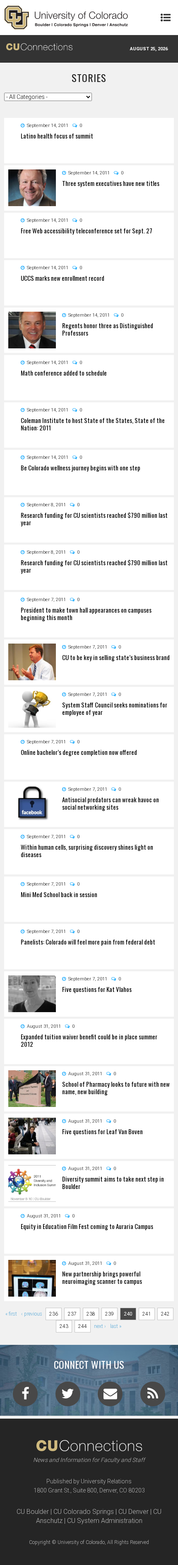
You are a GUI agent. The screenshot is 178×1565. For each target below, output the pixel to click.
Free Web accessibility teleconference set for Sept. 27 (86, 230)
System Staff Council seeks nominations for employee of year (114, 708)
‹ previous (31, 1314)
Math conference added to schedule (64, 372)
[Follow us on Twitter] (67, 1396)
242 (165, 1314)
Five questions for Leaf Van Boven (102, 1131)
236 (53, 1314)
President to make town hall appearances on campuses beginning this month (86, 613)
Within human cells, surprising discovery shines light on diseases (87, 850)
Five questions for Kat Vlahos (97, 989)
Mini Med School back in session (59, 894)
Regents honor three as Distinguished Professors (107, 329)
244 (82, 1326)
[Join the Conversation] (25, 1396)
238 (91, 1314)
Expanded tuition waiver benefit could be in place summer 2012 (89, 1040)
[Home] (66, 17)
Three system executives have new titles (110, 183)
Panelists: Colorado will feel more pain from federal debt (88, 941)
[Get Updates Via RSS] (152, 1396)
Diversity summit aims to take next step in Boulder (113, 1182)
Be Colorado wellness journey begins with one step (80, 467)
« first (11, 1314)
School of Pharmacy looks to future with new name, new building (116, 1087)
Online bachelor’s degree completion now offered (79, 752)
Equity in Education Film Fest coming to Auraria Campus (87, 1226)
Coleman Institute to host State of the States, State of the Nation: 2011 (93, 424)
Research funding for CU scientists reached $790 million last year (94, 518)
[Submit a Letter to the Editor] (110, 1396)
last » (115, 1326)
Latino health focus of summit (57, 135)
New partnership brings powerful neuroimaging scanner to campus (102, 1277)
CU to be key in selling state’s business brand (116, 657)
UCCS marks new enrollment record (62, 277)
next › (100, 1326)
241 (146, 1314)
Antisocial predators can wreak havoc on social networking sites (110, 803)
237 (72, 1314)
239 (109, 1314)
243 (64, 1326)
